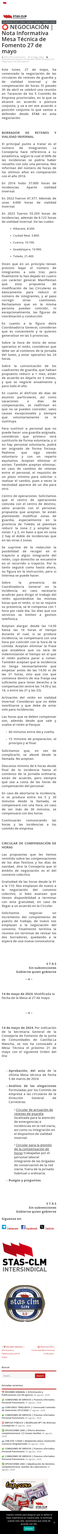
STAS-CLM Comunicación (14, 57)
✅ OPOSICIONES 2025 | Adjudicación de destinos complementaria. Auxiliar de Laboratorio (28, 1465)
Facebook (31, 1228)
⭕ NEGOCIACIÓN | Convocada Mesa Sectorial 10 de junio (43, 1350)
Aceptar (29, 1528)
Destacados (29, 59)
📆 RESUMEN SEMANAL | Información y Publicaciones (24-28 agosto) (22, 1393)
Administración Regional (12, 59)
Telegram (12, 1228)
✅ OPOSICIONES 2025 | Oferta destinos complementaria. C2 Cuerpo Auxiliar (23, 1432)
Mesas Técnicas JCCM (44, 59)
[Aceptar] (54, 1522)
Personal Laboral (21, 61)
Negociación (7, 61)
